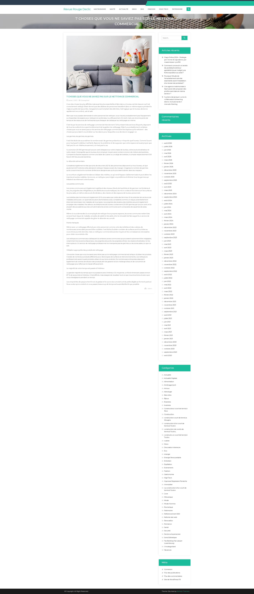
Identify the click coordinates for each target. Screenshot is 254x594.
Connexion (168, 569)
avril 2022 (167, 288)
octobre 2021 (169, 308)
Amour (166, 388)
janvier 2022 (168, 298)
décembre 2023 (170, 227)
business (167, 405)
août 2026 (168, 143)
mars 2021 (168, 332)
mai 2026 (167, 153)
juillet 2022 (168, 278)
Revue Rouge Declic (77, 9)
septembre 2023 (170, 237)
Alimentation (169, 382)
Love (166, 494)
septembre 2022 (170, 271)
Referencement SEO (172, 514)
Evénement (168, 468)
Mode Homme (170, 504)
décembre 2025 (170, 170)
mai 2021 (167, 325)
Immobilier (168, 484)
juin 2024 (167, 207)
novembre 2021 (170, 305)
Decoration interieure (172, 447)
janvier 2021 (168, 339)
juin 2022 (167, 281)
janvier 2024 (168, 224)
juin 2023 (167, 241)
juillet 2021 (168, 318)
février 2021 (168, 335)
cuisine (166, 441)
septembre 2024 (170, 197)
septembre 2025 (170, 180)
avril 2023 (167, 248)
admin (150, 288)
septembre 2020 (170, 352)
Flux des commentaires (173, 576)
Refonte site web (170, 517)
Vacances (167, 550)
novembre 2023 (170, 231)
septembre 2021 (170, 312)
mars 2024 (168, 217)
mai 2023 (167, 244)
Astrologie (168, 392)
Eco (142, 9)
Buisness (167, 402)
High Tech (163, 9)
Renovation (168, 521)
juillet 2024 (168, 204)
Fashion (151, 9)
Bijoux (166, 398)
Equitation (168, 464)
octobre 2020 (169, 349)
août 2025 (168, 183)
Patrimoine (177, 9)
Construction (169, 414)
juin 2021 (167, 322)
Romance (168, 524)
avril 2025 (167, 187)
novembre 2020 (170, 345)
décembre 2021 (170, 301)
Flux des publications (172, 573)
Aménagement (170, 385)
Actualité (123, 9)
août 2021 (167, 315)
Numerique (168, 507)
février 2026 (168, 163)
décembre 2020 (170, 342)
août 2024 (168, 200)
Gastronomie (100, 9)
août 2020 (168, 355)
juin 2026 (167, 150)
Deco (134, 9)
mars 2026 (168, 160)
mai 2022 (167, 285)
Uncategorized (85, 100)
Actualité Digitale (170, 378)
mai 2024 (167, 210)
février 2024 (168, 221)
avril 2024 (167, 214)
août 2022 (168, 274)
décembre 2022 (170, 261)
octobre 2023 (169, 234)
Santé (112, 9)
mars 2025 (168, 190)
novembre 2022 (170, 264)
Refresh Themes (183, 591)
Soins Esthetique (170, 537)
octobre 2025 (169, 177)
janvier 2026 (168, 167)
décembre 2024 (170, 194)
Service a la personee (172, 534)
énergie (167, 454)
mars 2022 (168, 291)
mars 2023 (168, 251)
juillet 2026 (168, 146)
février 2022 (168, 295)
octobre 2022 (169, 268)
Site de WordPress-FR (172, 579)
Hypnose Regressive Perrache (175, 481)
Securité (167, 531)
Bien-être (167, 395)
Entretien (167, 461)
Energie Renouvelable (172, 457)
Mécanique (168, 497)
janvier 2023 (168, 258)
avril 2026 (167, 157)
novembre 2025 (170, 173)
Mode (166, 500)
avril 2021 (167, 328)
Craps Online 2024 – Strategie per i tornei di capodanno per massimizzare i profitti (175, 59)
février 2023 (168, 254)
